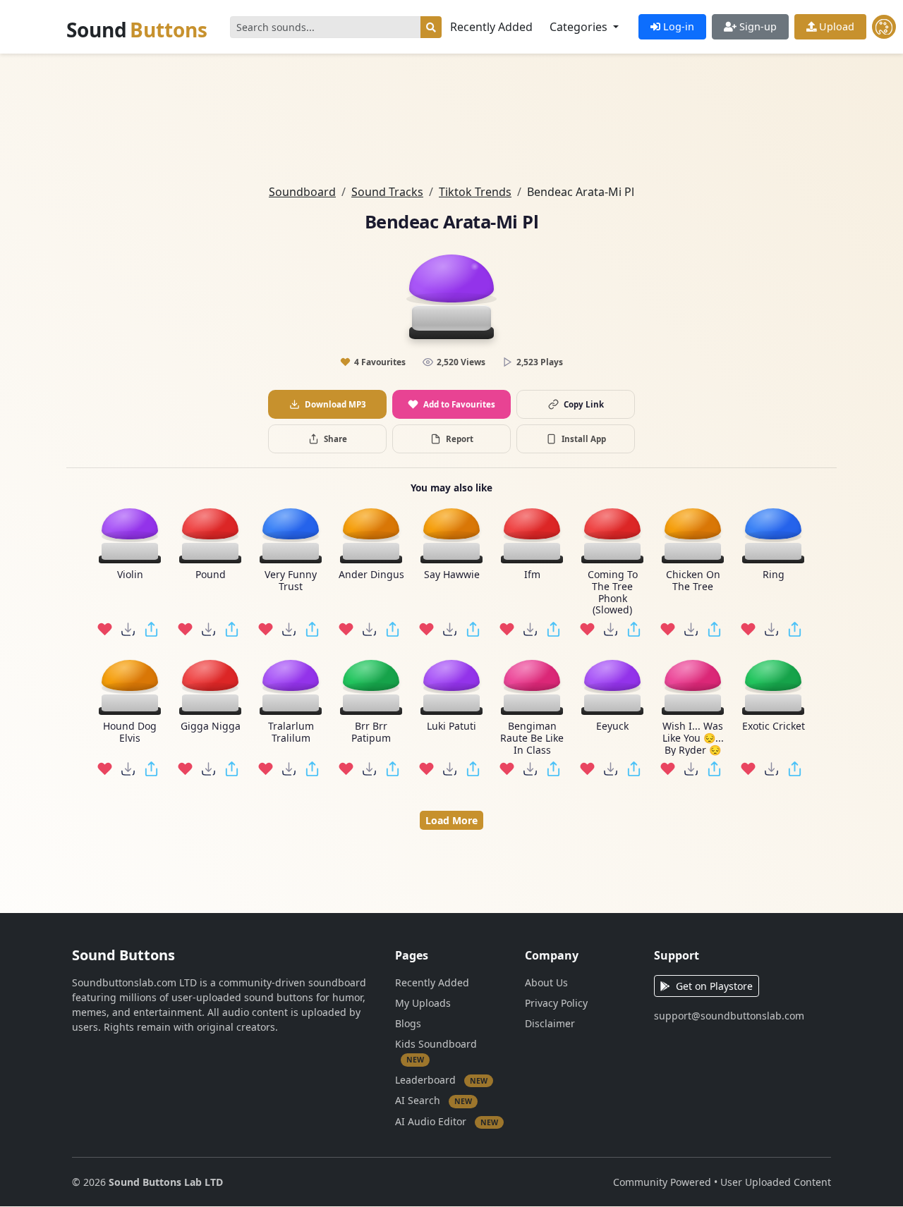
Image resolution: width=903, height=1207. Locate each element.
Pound (210, 575)
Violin (130, 575)
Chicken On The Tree (693, 581)
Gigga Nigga (211, 727)
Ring (773, 575)
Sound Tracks (387, 192)
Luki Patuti (451, 727)
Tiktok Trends (475, 192)
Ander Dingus (371, 575)
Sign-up (757, 26)
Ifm (532, 575)
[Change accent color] (884, 27)
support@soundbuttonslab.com (729, 1015)
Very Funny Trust (291, 581)
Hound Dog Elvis (130, 733)
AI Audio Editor (446, 1121)
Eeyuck (612, 727)
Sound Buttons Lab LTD (166, 1182)
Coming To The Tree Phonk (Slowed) (613, 592)
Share (335, 439)
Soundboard (302, 192)
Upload (835, 26)
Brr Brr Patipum (371, 733)
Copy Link (584, 404)
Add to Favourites (459, 404)
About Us (546, 982)
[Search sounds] (431, 27)
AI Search (433, 1100)
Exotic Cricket (773, 727)
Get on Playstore (714, 986)
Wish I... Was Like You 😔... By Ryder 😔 (693, 738)
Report (459, 439)
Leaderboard (441, 1079)
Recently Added (491, 27)
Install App (584, 439)
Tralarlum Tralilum (291, 733)
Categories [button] (580, 27)
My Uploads (423, 1003)
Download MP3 (335, 404)
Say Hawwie (452, 575)
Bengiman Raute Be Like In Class (532, 738)
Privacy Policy (556, 1003)
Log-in (677, 26)
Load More (451, 820)
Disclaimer (550, 1023)
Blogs (408, 1023)
